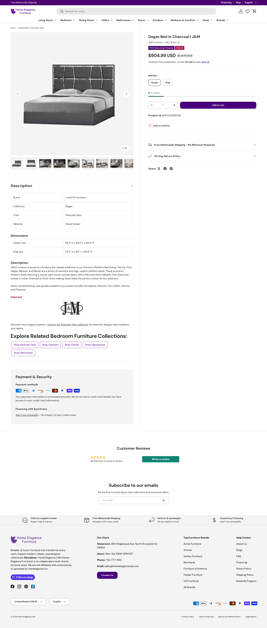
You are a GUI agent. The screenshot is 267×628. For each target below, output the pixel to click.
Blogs (239, 550)
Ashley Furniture (193, 556)
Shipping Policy (245, 574)
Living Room (45, 20)
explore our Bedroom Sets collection (68, 324)
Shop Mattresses (23, 352)
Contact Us (107, 575)
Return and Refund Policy (229, 616)
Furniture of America (195, 568)
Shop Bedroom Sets (25, 344)
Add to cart (218, 105)
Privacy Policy (188, 616)
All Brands (189, 587)
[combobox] (136, 11)
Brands (221, 20)
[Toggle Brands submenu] (227, 20)
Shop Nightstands (95, 344)
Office (105, 20)
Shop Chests (72, 344)
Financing (226, 2)
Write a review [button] (161, 459)
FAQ (238, 556)
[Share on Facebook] (165, 169)
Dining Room (86, 20)
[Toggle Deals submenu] (212, 20)
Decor (141, 20)
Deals (206, 20)
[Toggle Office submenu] (111, 20)
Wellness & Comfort (183, 20)
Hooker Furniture (193, 574)
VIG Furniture (191, 581)
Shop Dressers (50, 344)
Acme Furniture (192, 543)
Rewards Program (246, 581)
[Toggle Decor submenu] (148, 20)
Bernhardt (189, 562)
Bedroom (66, 20)
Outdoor (158, 20)
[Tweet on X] (159, 169)
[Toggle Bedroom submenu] (74, 20)
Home (13, 28)
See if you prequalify (27, 415)
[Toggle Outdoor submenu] (165, 20)
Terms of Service (206, 616)
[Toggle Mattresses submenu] (133, 20)
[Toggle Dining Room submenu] (96, 20)
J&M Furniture (155, 42)
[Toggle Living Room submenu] (55, 20)
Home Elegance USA (26, 616)
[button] (254, 11)
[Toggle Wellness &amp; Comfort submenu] (197, 20)
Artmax (188, 550)
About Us (241, 543)
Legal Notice (251, 616)
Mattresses (124, 20)
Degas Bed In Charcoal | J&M (31, 28)
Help (238, 2)
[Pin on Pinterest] (171, 169)
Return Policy (243, 568)
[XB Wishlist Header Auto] (247, 10)
